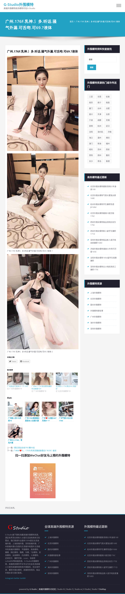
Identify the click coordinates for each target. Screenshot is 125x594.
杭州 (99, 126)
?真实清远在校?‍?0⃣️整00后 (24, 447)
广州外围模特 (95, 316)
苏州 (99, 149)
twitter (17, 578)
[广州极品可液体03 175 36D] (18, 379)
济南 (109, 132)
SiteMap (102, 589)
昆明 (91, 126)
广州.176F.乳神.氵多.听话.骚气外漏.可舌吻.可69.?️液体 (98, 21)
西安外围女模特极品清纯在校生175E (102, 561)
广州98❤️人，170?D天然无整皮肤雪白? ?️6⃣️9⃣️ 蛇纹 (35, 450)
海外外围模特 (95, 322)
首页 (71, 21)
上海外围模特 (95, 293)
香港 (108, 161)
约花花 (53, 589)
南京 (91, 102)
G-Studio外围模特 (19, 4)
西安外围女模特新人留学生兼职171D (102, 567)
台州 (99, 108)
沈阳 (91, 132)
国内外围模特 (95, 304)
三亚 (91, 96)
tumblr (23, 578)
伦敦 (108, 96)
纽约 (91, 149)
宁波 (91, 120)
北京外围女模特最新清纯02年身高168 (102, 537)
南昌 (108, 102)
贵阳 (91, 155)
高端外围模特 (44, 589)
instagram (9, 578)
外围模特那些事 (96, 310)
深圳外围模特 (95, 328)
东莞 (99, 96)
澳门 (91, 143)
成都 (99, 120)
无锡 (108, 120)
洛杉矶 (100, 132)
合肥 (108, 108)
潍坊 (108, 137)
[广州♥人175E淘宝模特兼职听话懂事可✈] (42, 379)
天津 (99, 114)
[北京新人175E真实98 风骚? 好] (67, 379)
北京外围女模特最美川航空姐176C (101, 555)
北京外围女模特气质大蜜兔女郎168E (102, 543)
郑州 (99, 155)
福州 (108, 143)
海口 (91, 137)
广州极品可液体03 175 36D (17, 386)
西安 (108, 149)
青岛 (99, 161)
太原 (108, 114)
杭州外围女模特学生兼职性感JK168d (102, 549)
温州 (99, 137)
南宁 (99, 102)
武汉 (108, 126)
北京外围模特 (95, 298)
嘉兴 (91, 114)
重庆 (108, 155)
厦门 (91, 108)
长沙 (91, 161)
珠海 (99, 143)
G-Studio (33, 589)
